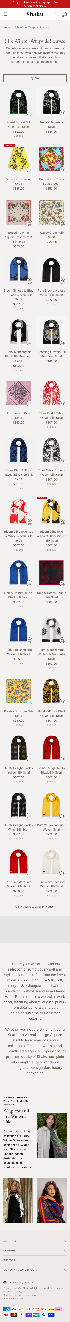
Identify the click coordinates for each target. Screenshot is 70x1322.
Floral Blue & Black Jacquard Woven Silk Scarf (18, 475)
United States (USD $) (19, 1282)
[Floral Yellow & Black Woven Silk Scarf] (51, 691)
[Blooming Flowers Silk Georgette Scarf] (51, 331)
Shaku (26, 1288)
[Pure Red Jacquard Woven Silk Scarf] (18, 862)
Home (6, 27)
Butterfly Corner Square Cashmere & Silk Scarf (18, 237)
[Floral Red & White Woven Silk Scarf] (51, 393)
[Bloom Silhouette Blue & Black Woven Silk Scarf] (18, 270)
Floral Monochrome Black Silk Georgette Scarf (18, 356)
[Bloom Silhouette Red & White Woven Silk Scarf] (18, 511)
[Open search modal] (56, 14)
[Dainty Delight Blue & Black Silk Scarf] (18, 572)
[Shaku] (35, 14)
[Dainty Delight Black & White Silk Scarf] (18, 805)
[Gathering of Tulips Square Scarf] (51, 159)
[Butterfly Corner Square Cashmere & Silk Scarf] (18, 212)
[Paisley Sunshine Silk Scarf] (18, 691)
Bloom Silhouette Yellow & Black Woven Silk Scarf (51, 536)
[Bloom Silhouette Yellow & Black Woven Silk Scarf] (51, 511)
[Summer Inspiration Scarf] (18, 159)
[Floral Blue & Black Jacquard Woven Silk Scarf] (18, 450)
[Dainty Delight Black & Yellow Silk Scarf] (18, 748)
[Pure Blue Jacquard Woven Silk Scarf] (18, 629)
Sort (38, 78)
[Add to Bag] (29, 112)
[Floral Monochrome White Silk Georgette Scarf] (51, 629)
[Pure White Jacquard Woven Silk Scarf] (51, 862)
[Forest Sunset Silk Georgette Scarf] (18, 102)
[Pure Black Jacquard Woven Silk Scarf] (51, 270)
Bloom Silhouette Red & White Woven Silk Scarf (18, 536)
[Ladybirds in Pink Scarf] (18, 393)
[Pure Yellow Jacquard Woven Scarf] (51, 805)
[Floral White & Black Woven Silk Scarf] (51, 450)
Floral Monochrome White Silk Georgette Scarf (51, 654)
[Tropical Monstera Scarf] (51, 102)
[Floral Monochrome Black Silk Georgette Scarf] (18, 331)
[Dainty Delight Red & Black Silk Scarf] (51, 748)
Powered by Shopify (13, 1298)
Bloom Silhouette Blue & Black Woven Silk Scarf (18, 295)
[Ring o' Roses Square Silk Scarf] (51, 572)
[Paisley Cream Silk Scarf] (51, 212)
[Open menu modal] (5, 14)
